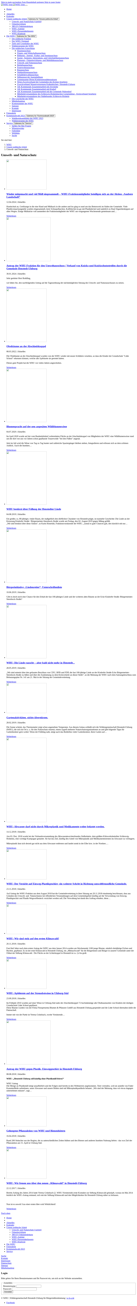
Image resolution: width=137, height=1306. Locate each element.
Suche (3, 1256)
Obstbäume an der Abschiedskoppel (26, 346)
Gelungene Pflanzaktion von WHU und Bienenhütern (35, 1130)
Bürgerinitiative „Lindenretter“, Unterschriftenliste (34, 587)
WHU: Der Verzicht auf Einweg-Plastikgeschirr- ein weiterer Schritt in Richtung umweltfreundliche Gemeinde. (66, 883)
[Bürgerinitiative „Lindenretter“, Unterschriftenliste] (26, 582)
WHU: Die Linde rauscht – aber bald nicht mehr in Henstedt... (40, 662)
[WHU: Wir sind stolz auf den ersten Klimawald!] (26, 933)
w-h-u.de (70, 1298)
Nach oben (5, 1213)
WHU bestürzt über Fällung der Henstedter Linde (33, 509)
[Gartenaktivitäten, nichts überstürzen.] (26, 712)
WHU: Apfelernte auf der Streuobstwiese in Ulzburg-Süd (37, 993)
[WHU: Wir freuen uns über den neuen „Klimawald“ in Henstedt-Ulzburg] (26, 1178)
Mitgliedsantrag (7, 1268)
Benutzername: (9, 1286)
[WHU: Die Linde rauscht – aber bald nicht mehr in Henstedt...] (26, 657)
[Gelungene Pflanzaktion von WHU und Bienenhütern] (26, 1126)
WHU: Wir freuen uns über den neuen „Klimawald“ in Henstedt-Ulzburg (46, 1183)
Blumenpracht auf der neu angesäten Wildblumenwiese (36, 426)
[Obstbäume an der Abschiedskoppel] (26, 341)
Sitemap (4, 1265)
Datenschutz (6, 1263)
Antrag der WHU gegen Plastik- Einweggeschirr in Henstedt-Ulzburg (44, 1069)
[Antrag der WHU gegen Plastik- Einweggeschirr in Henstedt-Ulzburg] (28, 1064)
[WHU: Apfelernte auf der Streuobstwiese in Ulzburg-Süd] (26, 988)
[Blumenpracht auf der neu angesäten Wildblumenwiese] (26, 421)
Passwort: (7, 1289)
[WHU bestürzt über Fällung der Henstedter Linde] (26, 504)
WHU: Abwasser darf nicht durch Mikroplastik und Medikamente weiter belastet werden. (55, 826)
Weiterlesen (11, 216)
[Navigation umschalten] (26, 5)
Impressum (5, 1261)
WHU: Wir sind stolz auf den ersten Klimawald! (32, 938)
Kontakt (4, 1258)
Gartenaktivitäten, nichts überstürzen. (27, 717)
